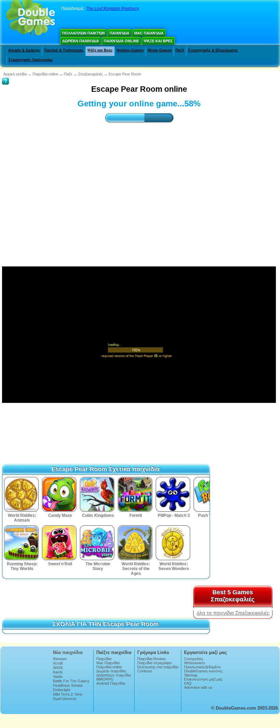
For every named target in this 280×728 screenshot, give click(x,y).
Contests (144, 671)
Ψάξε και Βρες (158, 41)
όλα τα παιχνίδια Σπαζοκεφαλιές (233, 613)
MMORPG (105, 679)
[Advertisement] (139, 188)
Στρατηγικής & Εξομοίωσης (213, 50)
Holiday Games (130, 50)
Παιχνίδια (119, 33)
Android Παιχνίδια (110, 683)
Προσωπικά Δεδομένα (202, 667)
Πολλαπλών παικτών (83, 33)
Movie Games (160, 50)
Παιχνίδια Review (151, 659)
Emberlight (61, 690)
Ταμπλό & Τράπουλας (64, 50)
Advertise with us (198, 687)
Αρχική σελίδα (15, 74)
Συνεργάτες (193, 659)
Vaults (58, 676)
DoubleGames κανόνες (203, 671)
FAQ (188, 683)
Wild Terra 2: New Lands (67, 696)
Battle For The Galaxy (71, 681)
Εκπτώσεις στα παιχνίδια (157, 667)
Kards (58, 672)
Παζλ (180, 50)
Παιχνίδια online (121, 41)
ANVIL (58, 668)
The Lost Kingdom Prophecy (112, 8)
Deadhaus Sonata (68, 685)
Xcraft (58, 663)
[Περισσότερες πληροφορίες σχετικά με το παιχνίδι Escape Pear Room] (5, 76)
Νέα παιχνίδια (68, 652)
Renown (60, 659)
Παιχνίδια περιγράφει (154, 663)
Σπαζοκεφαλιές (90, 74)
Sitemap (190, 675)
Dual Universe (64, 699)
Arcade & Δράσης (24, 50)
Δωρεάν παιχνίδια (80, 41)
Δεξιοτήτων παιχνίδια (113, 675)
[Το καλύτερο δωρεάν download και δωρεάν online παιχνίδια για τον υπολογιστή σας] (30, 19)
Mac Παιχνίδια (149, 33)
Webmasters (194, 663)
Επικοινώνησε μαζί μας (203, 679)
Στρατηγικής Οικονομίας (31, 60)
